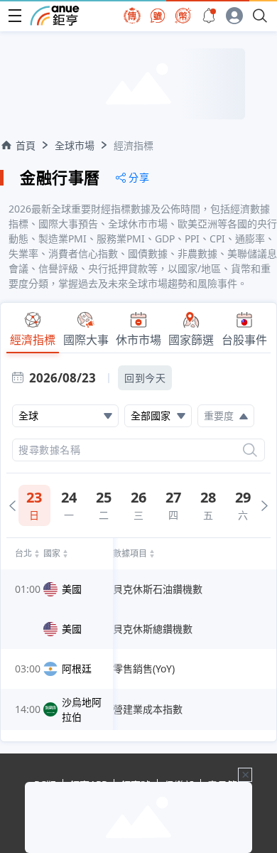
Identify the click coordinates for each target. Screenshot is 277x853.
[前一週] (12, 505)
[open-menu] (15, 15)
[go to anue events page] (208, 15)
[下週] (264, 505)
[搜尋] (250, 449)
